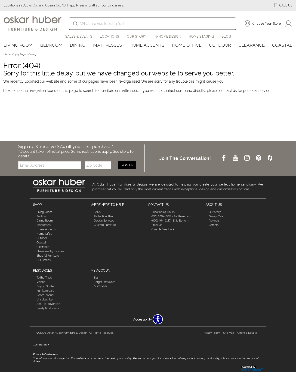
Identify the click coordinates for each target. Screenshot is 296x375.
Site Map (228, 332)
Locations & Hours (163, 211)
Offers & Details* (247, 332)
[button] (262, 24)
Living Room (18, 45)
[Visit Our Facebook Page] (224, 158)
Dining (78, 45)
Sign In (98, 277)
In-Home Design (167, 36)
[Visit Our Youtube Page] (236, 158)
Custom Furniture (105, 225)
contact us (228, 90)
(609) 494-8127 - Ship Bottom (169, 220)
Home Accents (147, 45)
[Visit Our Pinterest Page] (259, 158)
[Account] (288, 24)
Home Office (187, 45)
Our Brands (44, 260)
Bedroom (51, 45)
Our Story (136, 36)
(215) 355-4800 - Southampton (171, 216)
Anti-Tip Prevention (48, 304)
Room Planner (45, 295)
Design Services (104, 220)
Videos (41, 282)
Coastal (282, 45)
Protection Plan (103, 216)
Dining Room (45, 220)
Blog (226, 36)
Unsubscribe (44, 299)
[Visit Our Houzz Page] (270, 158)
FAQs (97, 211)
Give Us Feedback (162, 229)
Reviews (214, 220)
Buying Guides (46, 286)
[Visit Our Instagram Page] (247, 158)
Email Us (156, 225)
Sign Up (127, 165)
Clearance (251, 45)
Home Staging (201, 36)
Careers (214, 225)
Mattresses (107, 45)
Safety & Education (48, 308)
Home (7, 54)
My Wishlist (101, 286)
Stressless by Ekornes (50, 251)
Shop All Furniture (48, 255)
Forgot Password (104, 282)
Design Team (217, 216)
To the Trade (44, 277)
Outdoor (220, 45)
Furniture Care (45, 290)
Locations (109, 36)
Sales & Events (78, 36)
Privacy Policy (211, 332)
